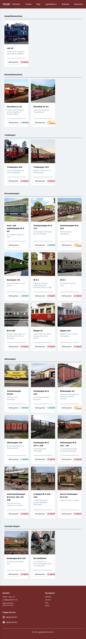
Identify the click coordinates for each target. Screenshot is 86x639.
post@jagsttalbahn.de (10, 600)
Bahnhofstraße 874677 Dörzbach (8, 604)
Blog (38, 4)
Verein (47, 606)
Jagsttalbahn (51, 4)
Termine (28, 4)
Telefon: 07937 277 (9, 597)
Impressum (78, 4)
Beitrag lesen (13, 62)
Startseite (16, 4)
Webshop (65, 4)
